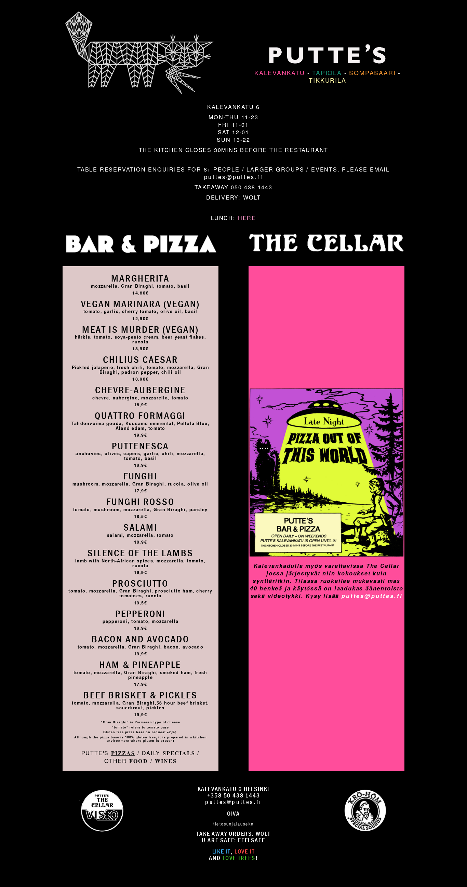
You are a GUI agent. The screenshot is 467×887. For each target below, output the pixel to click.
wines (165, 761)
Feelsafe (251, 840)
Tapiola (327, 72)
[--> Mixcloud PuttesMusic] (365, 809)
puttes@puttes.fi (233, 177)
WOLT (252, 197)
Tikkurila (327, 80)
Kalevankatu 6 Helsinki (234, 789)
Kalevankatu (279, 72)
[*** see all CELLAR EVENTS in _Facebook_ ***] (326, 376)
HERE (247, 218)
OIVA (233, 813)
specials (179, 753)
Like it (221, 851)
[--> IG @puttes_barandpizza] (102, 809)
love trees (239, 858)
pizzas (123, 753)
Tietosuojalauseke (233, 823)
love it (245, 851)
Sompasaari (372, 72)
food (138, 761)
